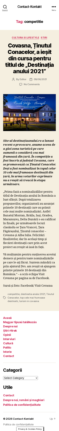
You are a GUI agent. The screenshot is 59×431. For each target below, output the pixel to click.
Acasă (7, 318)
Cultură (8, 343)
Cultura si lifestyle (25, 37)
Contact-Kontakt (29, 6)
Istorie (7, 351)
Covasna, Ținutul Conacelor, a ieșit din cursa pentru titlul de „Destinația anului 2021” (29, 58)
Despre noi (10, 326)
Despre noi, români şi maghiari (23, 400)
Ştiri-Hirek (10, 330)
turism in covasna (29, 301)
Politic (7, 347)
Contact (8, 356)
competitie (14, 294)
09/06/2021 (40, 79)
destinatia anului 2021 (33, 294)
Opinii (7, 334)
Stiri (44, 37)
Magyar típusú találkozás (20, 322)
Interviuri (9, 339)
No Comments (32, 84)
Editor (23, 79)
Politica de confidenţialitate (22, 404)
